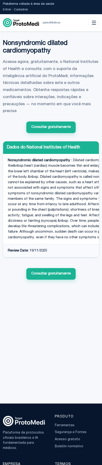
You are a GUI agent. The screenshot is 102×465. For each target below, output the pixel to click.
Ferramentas (64, 425)
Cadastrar (21, 9)
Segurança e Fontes (71, 432)
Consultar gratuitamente (51, 127)
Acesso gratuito (67, 439)
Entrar (7, 9)
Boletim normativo (69, 446)
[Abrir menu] (94, 22)
